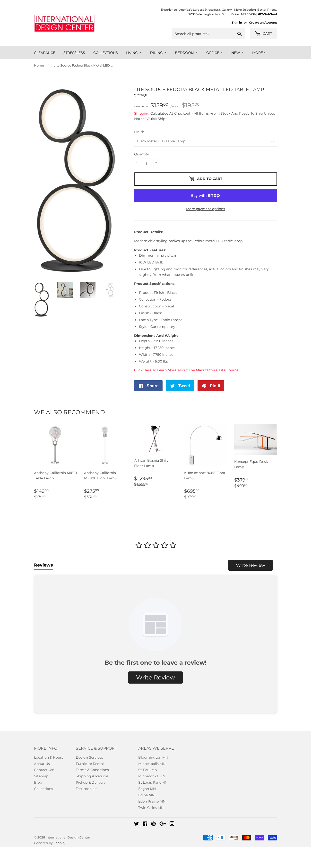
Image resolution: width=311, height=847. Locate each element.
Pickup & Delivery (91, 782)
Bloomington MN (153, 757)
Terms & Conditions (92, 770)
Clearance (44, 53)
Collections (105, 53)
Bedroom (185, 53)
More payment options (205, 209)
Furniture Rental (90, 764)
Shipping (141, 113)
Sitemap (41, 776)
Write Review (250, 565)
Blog (38, 782)
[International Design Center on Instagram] (172, 824)
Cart (267, 33)
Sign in (237, 22)
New (236, 53)
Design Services (89, 757)
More (257, 53)
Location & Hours (48, 757)
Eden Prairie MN (151, 801)
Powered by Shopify (49, 843)
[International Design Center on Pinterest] (153, 824)
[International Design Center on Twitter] (136, 824)
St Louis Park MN (152, 782)
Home (39, 65)
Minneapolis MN (151, 764)
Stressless (74, 53)
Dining (157, 53)
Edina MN (146, 795)
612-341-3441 (267, 14)
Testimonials (86, 789)
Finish (139, 132)
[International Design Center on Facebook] (144, 824)
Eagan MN (147, 789)
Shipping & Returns (92, 776)
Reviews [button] (43, 565)
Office (213, 53)
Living (132, 53)
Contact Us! (44, 770)
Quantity (141, 154)
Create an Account (263, 22)
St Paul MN (147, 770)
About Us (42, 764)
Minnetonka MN (151, 776)
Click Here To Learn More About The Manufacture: (186, 370)
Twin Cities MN (151, 807)
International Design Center (68, 837)
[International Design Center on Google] (162, 824)
